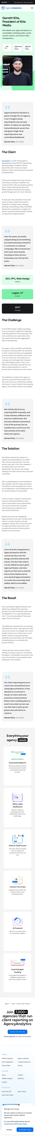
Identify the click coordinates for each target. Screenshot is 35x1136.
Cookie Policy (9, 1124)
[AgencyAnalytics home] (11, 7)
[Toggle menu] (32, 8)
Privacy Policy (22, 1124)
